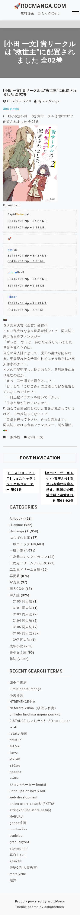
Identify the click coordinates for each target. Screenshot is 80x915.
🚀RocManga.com (40, 6)
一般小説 (13, 437)
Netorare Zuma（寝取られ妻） (34, 708)
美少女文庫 (18, 652)
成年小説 (16, 646)
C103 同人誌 (22, 614)
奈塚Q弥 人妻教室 (23, 867)
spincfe (16, 861)
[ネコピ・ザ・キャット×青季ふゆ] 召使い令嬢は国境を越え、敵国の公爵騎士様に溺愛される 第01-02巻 (59, 487)
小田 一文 (35, 437)
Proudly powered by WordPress (40, 901)
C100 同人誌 (22, 601)
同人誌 (15, 595)
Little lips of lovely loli (27, 791)
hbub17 (15, 740)
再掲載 (15, 576)
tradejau (16, 836)
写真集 (15, 582)
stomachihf (19, 848)
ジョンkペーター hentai (28, 785)
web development (24, 797)
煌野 (13, 880)
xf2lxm (15, 759)
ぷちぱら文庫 (20, 538)
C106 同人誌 (22, 633)
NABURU (16, 816)
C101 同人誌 (22, 608)
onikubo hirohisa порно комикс (35, 714)
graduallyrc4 (19, 842)
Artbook (16, 518)
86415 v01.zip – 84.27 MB (27, 220)
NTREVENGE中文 (23, 702)
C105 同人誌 (22, 627)
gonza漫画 (18, 823)
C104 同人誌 (22, 621)
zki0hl (14, 778)
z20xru (15, 765)
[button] (75, 13)
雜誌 (13, 659)
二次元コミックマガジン (28, 557)
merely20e (18, 874)
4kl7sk (15, 746)
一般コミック (20, 544)
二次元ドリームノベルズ (28, 563)
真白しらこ (18, 855)
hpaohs (15, 772)
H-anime (16, 525)
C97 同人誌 (21, 640)
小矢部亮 (16, 695)
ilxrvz (14, 753)
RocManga (51, 101)
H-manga (17, 531)
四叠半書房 (18, 682)
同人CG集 (17, 589)
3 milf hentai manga (25, 689)
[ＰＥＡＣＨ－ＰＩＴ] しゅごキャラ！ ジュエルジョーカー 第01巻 (21, 481)
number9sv (18, 829)
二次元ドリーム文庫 (25, 570)
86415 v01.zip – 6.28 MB (26, 227)
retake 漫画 (19, 733)
